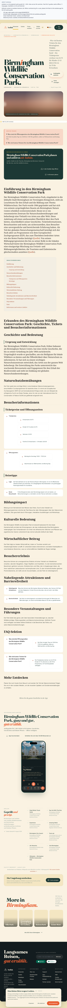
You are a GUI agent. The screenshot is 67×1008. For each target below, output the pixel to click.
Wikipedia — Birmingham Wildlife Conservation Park (36, 857)
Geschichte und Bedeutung (15, 267)
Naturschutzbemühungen (15, 273)
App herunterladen (14, 735)
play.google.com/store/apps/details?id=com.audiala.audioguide (28, 14)
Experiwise (33, 822)
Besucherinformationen (14, 276)
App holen (59, 27)
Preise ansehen (29, 27)
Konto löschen (59, 982)
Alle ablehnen (41, 1003)
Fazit (8, 304)
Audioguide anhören (56, 74)
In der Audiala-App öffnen (50, 169)
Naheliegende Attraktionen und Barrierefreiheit (22, 296)
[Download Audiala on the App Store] (41, 961)
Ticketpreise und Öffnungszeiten (18, 279)
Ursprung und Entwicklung (16, 270)
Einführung (10, 264)
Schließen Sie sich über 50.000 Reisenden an (38, 735)
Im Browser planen (52, 174)
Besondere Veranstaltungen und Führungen (20, 299)
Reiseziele (15, 26)
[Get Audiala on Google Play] (51, 961)
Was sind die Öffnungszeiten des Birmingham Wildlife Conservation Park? (33, 134)
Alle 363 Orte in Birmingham (32, 932)
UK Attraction (33, 845)
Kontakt (44, 979)
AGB (56, 974)
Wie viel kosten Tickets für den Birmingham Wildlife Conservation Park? (33, 143)
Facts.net (51, 833)
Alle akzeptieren (53, 1003)
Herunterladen (22, 984)
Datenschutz (58, 972)
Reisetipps (12, 281)
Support (44, 972)
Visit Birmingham (54, 845)
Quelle (36, 238)
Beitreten (58, 956)
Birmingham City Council (36, 833)
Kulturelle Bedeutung (13, 287)
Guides (23, 26)
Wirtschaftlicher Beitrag (14, 290)
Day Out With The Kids (55, 810)
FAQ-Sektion (10, 301)
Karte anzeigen (56, 81)
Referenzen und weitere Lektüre (17, 307)
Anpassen (31, 1003)
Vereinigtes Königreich (21, 35)
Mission (32, 979)
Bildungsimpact (11, 284)
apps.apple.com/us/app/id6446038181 (18, 12)
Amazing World (53, 822)
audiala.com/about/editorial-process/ (23, 17)
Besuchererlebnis (12, 293)
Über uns (32, 972)
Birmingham (35, 35)
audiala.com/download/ (23, 16)
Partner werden (46, 982)
